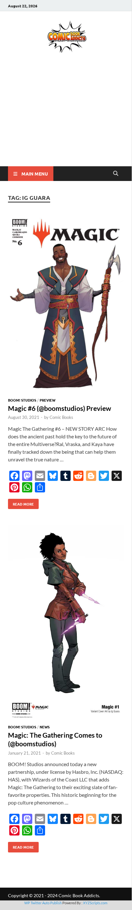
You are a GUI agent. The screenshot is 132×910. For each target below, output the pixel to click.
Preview (47, 400)
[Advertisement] (66, 118)
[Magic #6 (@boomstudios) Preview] (66, 305)
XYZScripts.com (95, 903)
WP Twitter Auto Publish (43, 903)
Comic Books (61, 417)
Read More (21, 502)
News (45, 726)
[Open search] (115, 173)
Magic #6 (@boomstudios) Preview (59, 408)
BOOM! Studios (22, 400)
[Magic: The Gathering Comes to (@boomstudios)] (66, 623)
